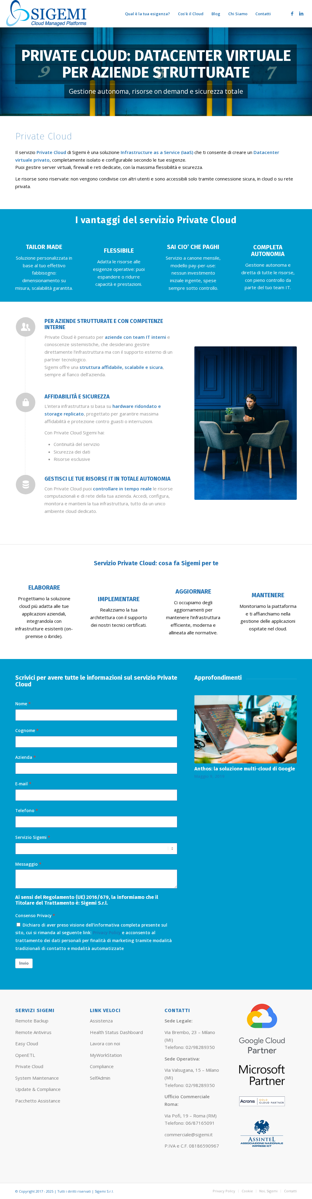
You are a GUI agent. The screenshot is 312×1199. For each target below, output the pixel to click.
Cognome (25, 730)
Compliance (102, 1066)
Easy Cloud (26, 1043)
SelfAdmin (100, 1078)
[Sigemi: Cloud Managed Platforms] (46, 13)
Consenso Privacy (33, 915)
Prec (203, 727)
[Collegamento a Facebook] (292, 13)
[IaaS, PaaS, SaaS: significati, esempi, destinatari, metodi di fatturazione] (245, 724)
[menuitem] (147, 13)
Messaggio (26, 864)
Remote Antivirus (33, 1032)
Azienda (23, 757)
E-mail (21, 784)
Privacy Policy (107, 932)
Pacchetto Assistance (37, 1101)
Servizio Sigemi (31, 837)
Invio (24, 963)
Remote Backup (31, 1021)
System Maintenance (37, 1078)
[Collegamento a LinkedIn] (301, 13)
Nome (21, 703)
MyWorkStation (106, 1055)
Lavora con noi (105, 1043)
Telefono (24, 810)
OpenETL (25, 1055)
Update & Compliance (38, 1089)
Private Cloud (29, 1066)
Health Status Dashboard (116, 1032)
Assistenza (101, 1021)
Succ (287, 727)
